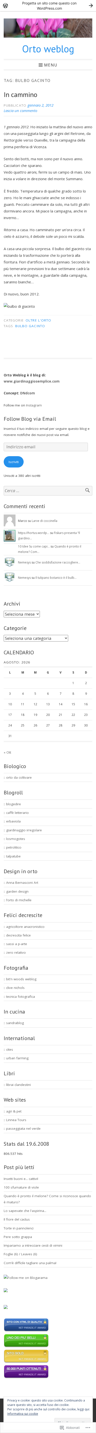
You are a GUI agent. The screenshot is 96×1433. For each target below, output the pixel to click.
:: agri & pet (12, 1111)
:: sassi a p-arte (15, 944)
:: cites (8, 1049)
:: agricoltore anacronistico (24, 926)
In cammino (20, 94)
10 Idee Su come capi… (34, 546)
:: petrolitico (12, 847)
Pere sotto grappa (18, 1237)
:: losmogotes (14, 839)
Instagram (34, 405)
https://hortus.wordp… (33, 533)
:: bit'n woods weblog (20, 979)
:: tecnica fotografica (19, 996)
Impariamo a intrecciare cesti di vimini (33, 1245)
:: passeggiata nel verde (22, 1128)
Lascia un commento (20, 110)
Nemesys (24, 562)
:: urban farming (16, 1058)
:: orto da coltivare (18, 777)
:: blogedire (12, 804)
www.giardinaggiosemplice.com (32, 381)
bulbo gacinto (30, 326)
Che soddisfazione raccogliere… (57, 562)
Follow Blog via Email (30, 418)
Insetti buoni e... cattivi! (21, 1178)
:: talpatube (12, 856)
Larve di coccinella (44, 521)
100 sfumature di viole (21, 1187)
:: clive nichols (14, 987)
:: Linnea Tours (15, 1120)
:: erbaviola (12, 821)
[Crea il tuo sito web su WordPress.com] (48, 5)
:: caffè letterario (16, 812)
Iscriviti (14, 462)
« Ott (7, 752)
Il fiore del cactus (17, 1219)
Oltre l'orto (38, 320)
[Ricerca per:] (48, 491)
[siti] (26, 1330)
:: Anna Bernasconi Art (21, 882)
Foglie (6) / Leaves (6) (20, 1254)
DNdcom (27, 393)
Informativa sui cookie (22, 1414)
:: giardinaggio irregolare (23, 830)
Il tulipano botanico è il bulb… (56, 578)
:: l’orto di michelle (18, 900)
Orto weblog (48, 48)
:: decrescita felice (17, 935)
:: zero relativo (15, 952)
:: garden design (16, 891)
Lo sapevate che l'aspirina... (25, 1210)
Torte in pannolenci (18, 1228)
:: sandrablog (14, 1023)
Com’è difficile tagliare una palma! (30, 1263)
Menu (50, 65)
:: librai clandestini (17, 1084)
